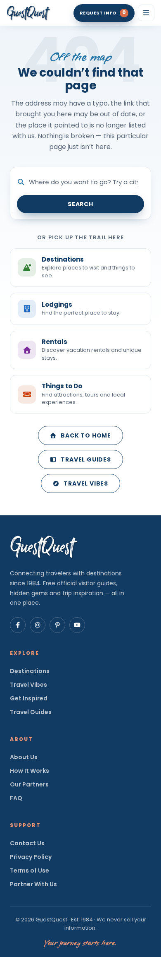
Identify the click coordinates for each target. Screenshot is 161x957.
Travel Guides (31, 712)
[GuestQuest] (28, 12)
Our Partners (29, 784)
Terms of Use (29, 870)
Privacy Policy (31, 857)
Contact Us (27, 843)
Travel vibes (86, 483)
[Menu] (146, 13)
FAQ (16, 798)
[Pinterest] (57, 625)
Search (80, 204)
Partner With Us (33, 884)
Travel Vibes (28, 684)
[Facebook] (18, 625)
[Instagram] (37, 625)
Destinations (30, 671)
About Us (24, 757)
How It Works (29, 771)
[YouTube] (77, 625)
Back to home (86, 435)
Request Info (103, 12)
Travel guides (86, 459)
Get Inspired (28, 698)
